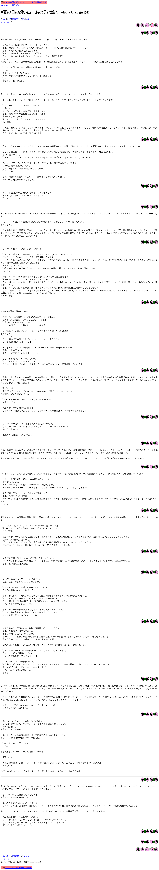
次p (23, 19)
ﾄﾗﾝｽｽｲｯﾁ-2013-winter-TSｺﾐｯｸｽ (18, 868)
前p (3, 19)
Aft (27, 19)
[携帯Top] (5, 5)
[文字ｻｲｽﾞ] (14, 5)
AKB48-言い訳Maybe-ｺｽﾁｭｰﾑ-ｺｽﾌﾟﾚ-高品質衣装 (26, 2)
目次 (9, 19)
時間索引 (16, 19)
